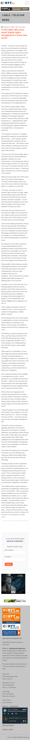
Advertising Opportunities (10, 676)
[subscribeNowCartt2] (11, 610)
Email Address (9, 550)
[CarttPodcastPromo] (11, 627)
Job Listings (6, 691)
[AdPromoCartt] (11, 633)
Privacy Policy (6, 700)
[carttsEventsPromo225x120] (11, 619)
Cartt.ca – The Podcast (9, 687)
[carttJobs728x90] (15, 9)
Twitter (10, 729)
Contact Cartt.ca (7, 679)
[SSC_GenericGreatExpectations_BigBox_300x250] (13, 584)
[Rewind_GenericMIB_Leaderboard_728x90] (15, 601)
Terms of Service (7, 702)
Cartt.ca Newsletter (8, 685)
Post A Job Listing (7, 694)
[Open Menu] (27, 3)
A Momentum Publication (17, 648)
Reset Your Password (8, 696)
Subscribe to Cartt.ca (8, 683)
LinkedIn (4, 729)
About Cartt (5, 674)
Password (8, 557)
